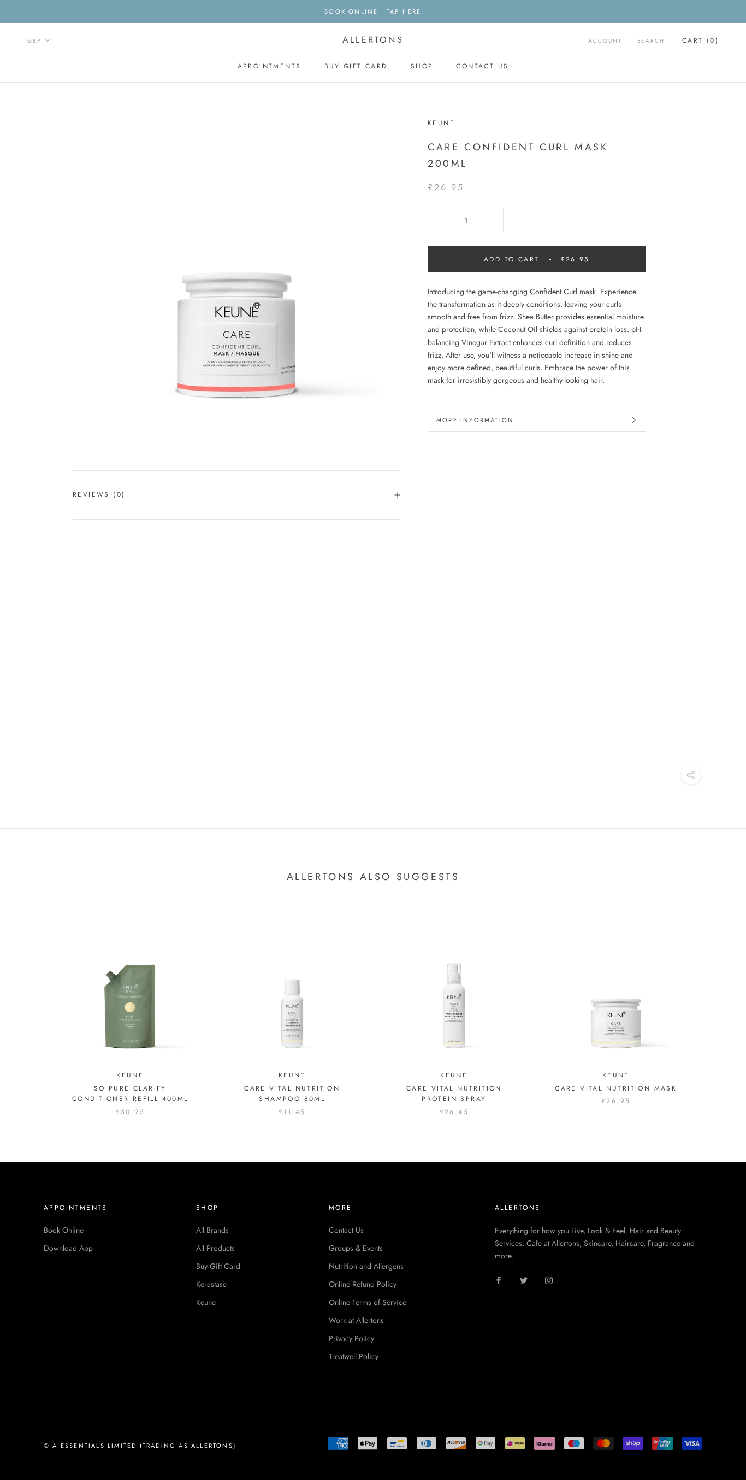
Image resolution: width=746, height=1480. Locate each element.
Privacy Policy (351, 1338)
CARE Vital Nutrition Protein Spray (454, 1093)
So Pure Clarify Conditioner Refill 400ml (130, 1093)
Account (605, 41)
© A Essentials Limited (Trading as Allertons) (140, 1445)
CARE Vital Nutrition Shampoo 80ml (292, 1093)
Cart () (700, 40)
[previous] (34, 1008)
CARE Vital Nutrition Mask (616, 1088)
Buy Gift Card (356, 66)
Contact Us (482, 66)
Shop (422, 66)
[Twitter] (524, 1279)
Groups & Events (356, 1248)
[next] (712, 1008)
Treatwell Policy (353, 1356)
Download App (68, 1248)
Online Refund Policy (362, 1284)
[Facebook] (498, 1279)
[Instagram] (549, 1279)
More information (475, 420)
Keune (206, 1302)
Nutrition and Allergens (366, 1266)
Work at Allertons (356, 1320)
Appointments (269, 66)
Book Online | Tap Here (372, 11)
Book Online (64, 1230)
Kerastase (211, 1284)
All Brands (212, 1230)
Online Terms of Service (367, 1302)
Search (651, 41)
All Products (215, 1248)
